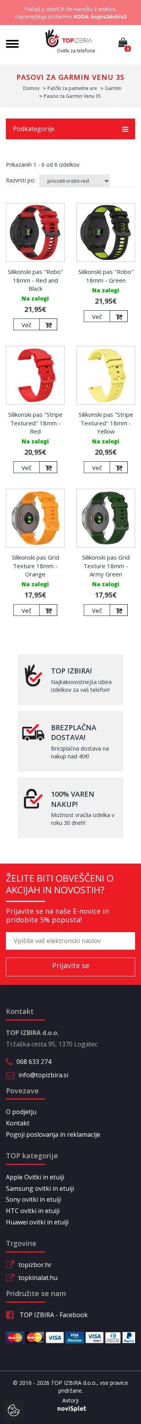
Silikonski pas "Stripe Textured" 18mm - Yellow (106, 422)
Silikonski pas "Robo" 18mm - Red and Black (35, 280)
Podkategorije (33, 128)
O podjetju (21, 1111)
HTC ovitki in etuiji (33, 1210)
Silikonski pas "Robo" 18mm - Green (106, 276)
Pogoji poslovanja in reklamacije (53, 1134)
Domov (31, 88)
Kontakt (17, 1123)
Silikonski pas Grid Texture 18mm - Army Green (106, 565)
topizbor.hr (35, 1264)
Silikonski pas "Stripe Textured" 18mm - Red (35, 422)
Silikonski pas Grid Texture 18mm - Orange (35, 565)
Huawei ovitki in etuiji (37, 1222)
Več (26, 325)
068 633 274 (33, 1061)
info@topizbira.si (43, 1075)
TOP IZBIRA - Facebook (53, 1315)
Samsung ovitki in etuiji (40, 1188)
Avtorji (70, 1400)
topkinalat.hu (38, 1277)
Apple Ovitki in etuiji (35, 1177)
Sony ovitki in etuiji (33, 1199)
